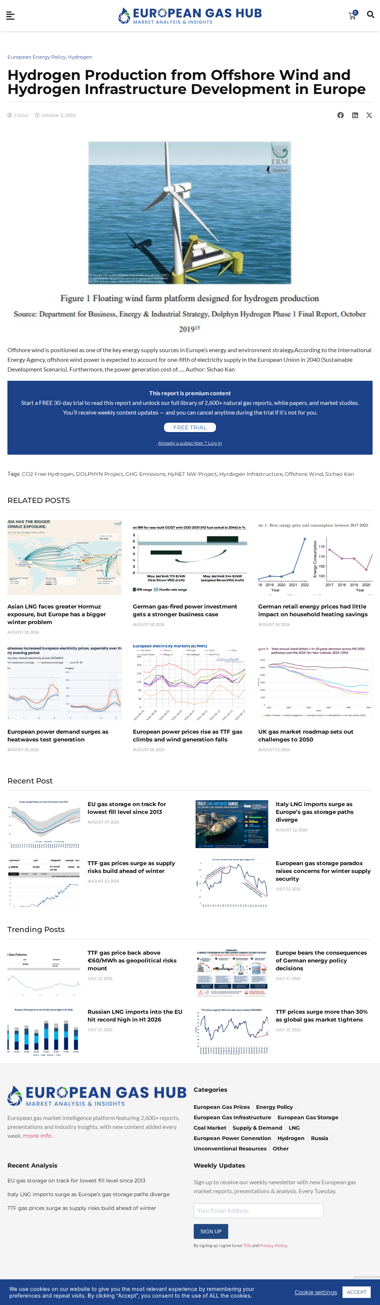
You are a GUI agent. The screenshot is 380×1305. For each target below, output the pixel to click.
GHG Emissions (145, 474)
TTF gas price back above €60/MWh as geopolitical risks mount (132, 960)
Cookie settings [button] (316, 1292)
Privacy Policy (273, 1245)
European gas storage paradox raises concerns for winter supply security (323, 871)
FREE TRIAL (190, 427)
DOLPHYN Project (99, 474)
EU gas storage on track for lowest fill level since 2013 (76, 1180)
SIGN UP (211, 1231)
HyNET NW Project (192, 474)
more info (37, 1135)
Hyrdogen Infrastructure (250, 474)
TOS (247, 1245)
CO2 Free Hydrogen (47, 474)
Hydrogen (80, 57)
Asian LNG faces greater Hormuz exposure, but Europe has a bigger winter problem (56, 614)
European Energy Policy (36, 57)
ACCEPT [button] (356, 1292)
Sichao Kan (339, 474)
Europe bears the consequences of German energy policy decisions (321, 960)
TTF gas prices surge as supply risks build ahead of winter (81, 1208)
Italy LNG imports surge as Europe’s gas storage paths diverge (315, 812)
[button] (341, 115)
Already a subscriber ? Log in (190, 443)
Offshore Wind (304, 474)
